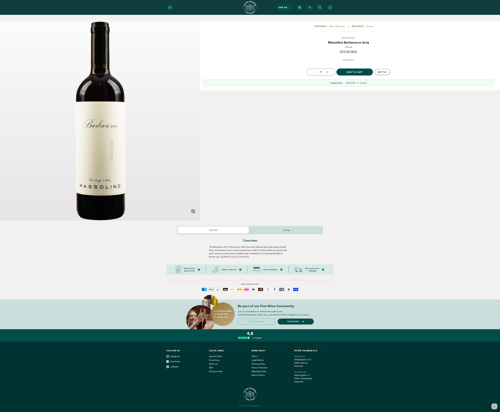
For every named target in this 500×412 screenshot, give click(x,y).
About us (213, 363)
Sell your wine (215, 371)
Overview (213, 230)
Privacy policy (258, 363)
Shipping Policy (259, 371)
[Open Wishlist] (299, 7)
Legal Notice (258, 360)
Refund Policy (258, 375)
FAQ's (254, 356)
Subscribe (293, 321)
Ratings (286, 230)
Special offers (215, 356)
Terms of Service (259, 367)
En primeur (214, 360)
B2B (211, 367)
